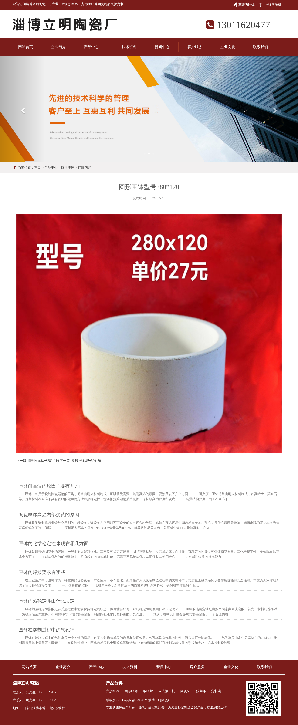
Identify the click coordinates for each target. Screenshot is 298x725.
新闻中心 (162, 47)
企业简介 (58, 47)
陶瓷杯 (185, 691)
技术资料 (129, 47)
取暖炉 (148, 691)
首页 (37, 167)
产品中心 (91, 47)
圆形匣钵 (71, 4)
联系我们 (260, 47)
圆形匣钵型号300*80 (86, 460)
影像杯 (201, 691)
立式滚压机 (167, 691)
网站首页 (25, 47)
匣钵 (119, 707)
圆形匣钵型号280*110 (43, 460)
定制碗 (216, 691)
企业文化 (227, 47)
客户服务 (194, 47)
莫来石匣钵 (246, 5)
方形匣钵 (87, 4)
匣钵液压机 (273, 5)
